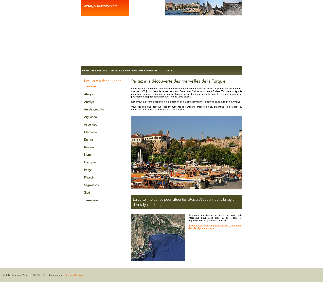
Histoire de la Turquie (120, 70)
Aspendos (90, 124)
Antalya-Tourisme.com (100, 6)
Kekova (89, 147)
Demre (88, 139)
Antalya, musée (94, 109)
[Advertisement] (182, 40)
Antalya (89, 101)
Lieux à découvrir (99, 70)
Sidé (87, 192)
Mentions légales (74, 275)
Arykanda (90, 117)
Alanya (88, 94)
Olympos (90, 162)
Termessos (91, 200)
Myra (87, 154)
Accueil (85, 70)
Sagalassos (91, 185)
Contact (170, 70)
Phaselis (89, 177)
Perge (88, 170)
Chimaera (90, 132)
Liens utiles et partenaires (144, 70)
